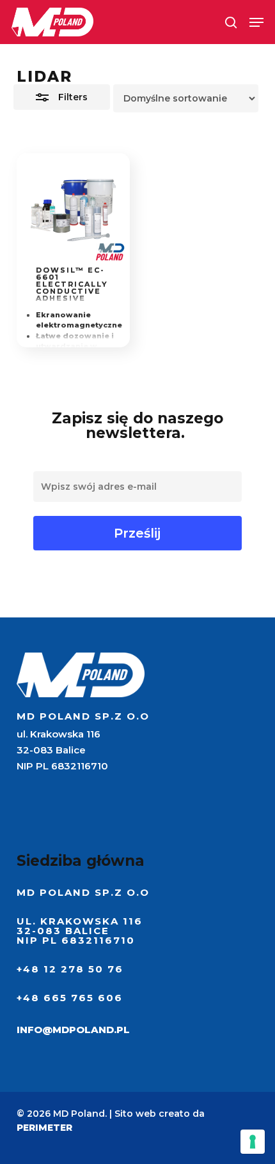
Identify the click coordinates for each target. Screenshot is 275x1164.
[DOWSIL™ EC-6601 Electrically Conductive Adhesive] (73, 210)
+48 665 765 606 (70, 998)
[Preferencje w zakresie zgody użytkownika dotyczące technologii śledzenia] (252, 1142)
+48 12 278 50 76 (70, 969)
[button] (256, 22)
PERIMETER (44, 1127)
